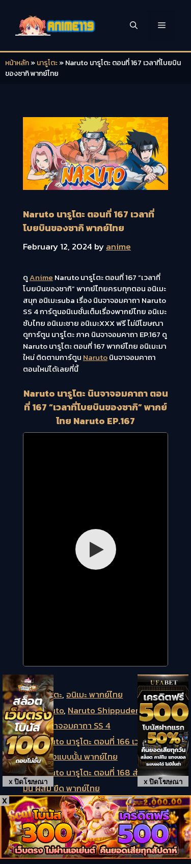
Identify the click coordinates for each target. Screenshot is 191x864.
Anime (41, 277)
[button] (134, 25)
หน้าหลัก (17, 63)
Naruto (95, 357)
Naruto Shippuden (104, 710)
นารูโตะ (47, 63)
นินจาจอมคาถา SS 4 (75, 725)
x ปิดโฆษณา (28, 781)
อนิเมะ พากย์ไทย (94, 694)
